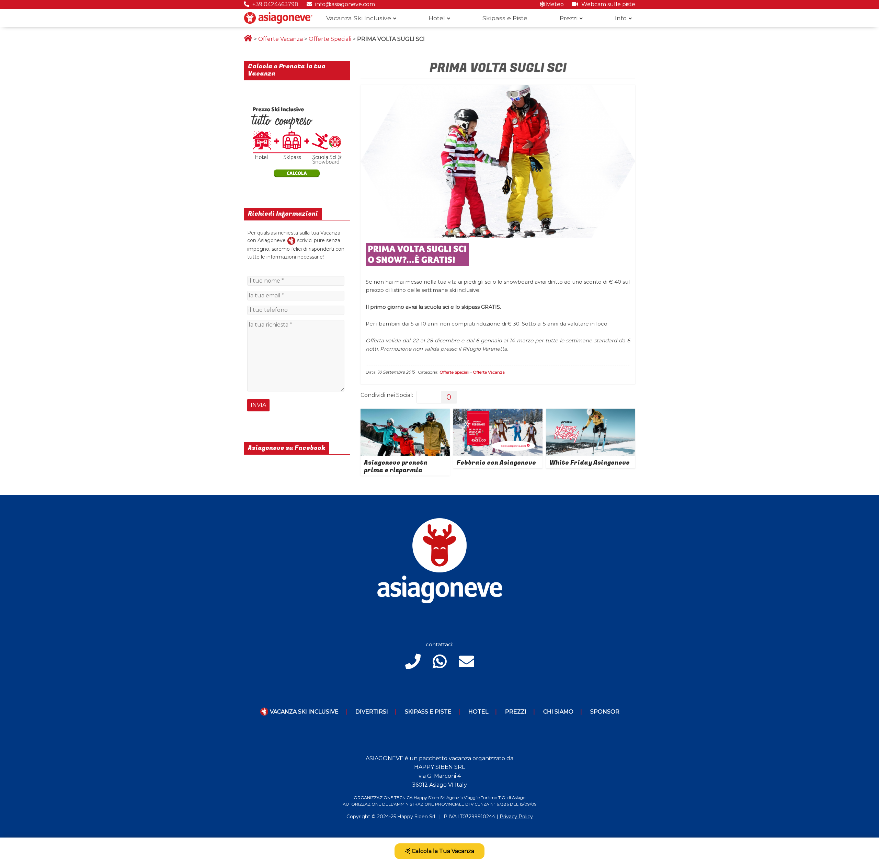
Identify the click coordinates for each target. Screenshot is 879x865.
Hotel (437, 18)
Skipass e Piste (504, 18)
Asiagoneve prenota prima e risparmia (395, 466)
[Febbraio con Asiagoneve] (498, 413)
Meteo (554, 4)
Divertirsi (371, 711)
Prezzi (569, 18)
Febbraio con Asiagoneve (496, 462)
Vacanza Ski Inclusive (358, 18)
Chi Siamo (558, 711)
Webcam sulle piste (607, 4)
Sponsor (604, 711)
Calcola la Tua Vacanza (442, 851)
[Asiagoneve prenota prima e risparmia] (405, 413)
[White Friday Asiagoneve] (590, 413)
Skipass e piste (428, 711)
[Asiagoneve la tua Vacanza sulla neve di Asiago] (291, 240)
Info (621, 18)
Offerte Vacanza (280, 39)
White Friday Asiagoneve (589, 462)
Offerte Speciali (330, 39)
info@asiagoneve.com (344, 4)
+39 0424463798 (274, 4)
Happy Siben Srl (416, 816)
